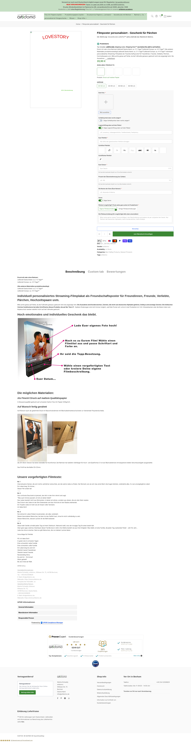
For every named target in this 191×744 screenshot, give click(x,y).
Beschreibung (75, 271)
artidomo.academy (126, 9)
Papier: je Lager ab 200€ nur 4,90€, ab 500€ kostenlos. (105, 4)
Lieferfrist (121, 37)
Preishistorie (104, 44)
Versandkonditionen (122, 2)
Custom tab (96, 271)
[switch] (100, 121)
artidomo (106, 246)
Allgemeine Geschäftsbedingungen (108, 696)
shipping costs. (120, 47)
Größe (100, 82)
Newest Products (126, 252)
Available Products (105, 65)
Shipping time (130, 47)
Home (78, 24)
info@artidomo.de (63, 694)
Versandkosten (113, 37)
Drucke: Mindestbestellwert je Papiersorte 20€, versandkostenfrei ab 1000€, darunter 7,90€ (95, 7)
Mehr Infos (137, 656)
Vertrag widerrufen (27, 692)
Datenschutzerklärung (104, 689)
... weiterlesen (110, 58)
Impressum (101, 686)
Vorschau (135, 229)
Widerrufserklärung (103, 693)
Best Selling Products (113, 252)
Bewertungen (116, 271)
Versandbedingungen (104, 682)
